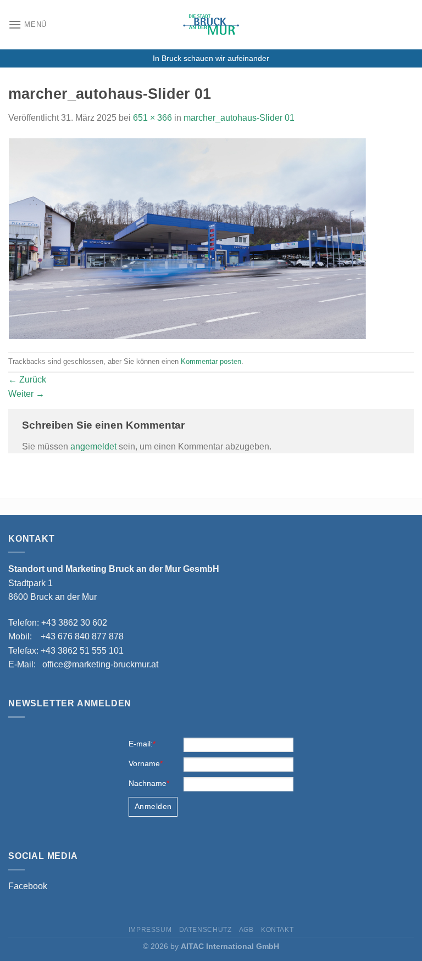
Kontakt (277, 930)
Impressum (150, 930)
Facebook (27, 886)
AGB (246, 930)
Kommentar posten (211, 361)
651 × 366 (152, 117)
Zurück (27, 379)
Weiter (26, 393)
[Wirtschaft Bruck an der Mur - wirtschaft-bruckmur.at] (211, 24)
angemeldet (93, 446)
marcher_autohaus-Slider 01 (239, 117)
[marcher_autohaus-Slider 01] (187, 238)
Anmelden (153, 806)
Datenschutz (205, 930)
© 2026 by (211, 946)
